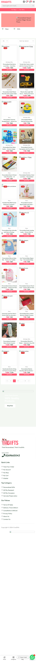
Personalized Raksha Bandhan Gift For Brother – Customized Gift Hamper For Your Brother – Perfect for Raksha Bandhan (27, 370)
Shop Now (10, 406)
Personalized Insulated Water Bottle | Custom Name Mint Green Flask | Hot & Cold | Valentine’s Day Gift (9, 342)
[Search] (33, 5)
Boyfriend (9, 90)
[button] (27, 1)
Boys (26, 90)
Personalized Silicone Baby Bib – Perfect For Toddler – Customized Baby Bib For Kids (9, 259)
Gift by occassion (9, 493)
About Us (6, 516)
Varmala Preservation (10, 496)
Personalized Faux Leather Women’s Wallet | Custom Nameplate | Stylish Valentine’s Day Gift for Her (27, 314)
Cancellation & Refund (10, 510)
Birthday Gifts (9, 62)
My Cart (5, 475)
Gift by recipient (8, 490)
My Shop (6, 472)
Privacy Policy (7, 513)
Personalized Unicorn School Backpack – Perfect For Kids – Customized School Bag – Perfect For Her (9, 287)
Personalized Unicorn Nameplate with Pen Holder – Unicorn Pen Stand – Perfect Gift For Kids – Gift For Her (26, 148)
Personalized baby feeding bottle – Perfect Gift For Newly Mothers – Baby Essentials (27, 231)
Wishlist (5, 478)
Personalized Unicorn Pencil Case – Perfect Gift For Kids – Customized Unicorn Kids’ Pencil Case (26, 287)
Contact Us (6, 519)
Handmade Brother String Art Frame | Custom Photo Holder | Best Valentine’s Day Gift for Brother (9, 370)
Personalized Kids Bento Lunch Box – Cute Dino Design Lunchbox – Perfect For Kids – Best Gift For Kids (9, 65)
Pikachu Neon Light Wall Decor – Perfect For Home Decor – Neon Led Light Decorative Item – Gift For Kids (27, 93)
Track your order (8, 467)
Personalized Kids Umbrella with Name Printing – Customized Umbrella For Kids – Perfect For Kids (9, 231)
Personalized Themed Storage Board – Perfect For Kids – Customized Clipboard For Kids (9, 120)
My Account (7, 470)
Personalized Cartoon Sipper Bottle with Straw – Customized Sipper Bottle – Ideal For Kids (26, 203)
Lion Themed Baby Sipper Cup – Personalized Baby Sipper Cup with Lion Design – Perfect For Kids (26, 259)
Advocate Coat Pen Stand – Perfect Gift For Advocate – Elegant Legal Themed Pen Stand (9, 314)
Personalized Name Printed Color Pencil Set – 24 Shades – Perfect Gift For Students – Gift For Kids (9, 176)
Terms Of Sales (8, 505)
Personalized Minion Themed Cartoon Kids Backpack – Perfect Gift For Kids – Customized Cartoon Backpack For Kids (26, 120)
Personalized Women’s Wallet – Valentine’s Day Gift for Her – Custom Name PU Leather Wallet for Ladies (26, 342)
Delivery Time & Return (10, 508)
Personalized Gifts (9, 487)
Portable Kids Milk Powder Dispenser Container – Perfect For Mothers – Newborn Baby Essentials (9, 203)
